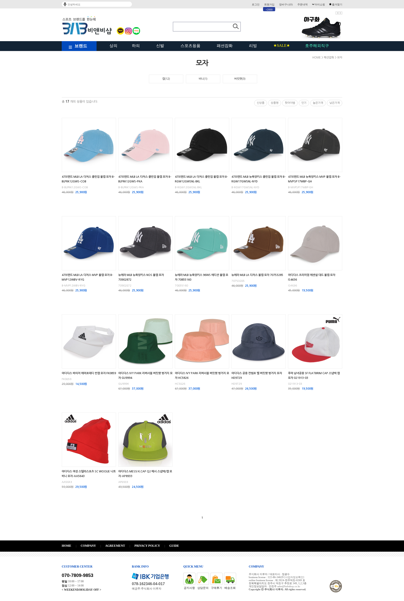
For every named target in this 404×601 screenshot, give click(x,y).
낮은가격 (334, 102)
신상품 (260, 102)
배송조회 (230, 588)
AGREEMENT (115, 545)
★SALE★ (281, 45)
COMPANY (88, 545)
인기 (304, 102)
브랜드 (81, 45)
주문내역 (302, 4)
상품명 (274, 102)
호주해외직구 (317, 45)
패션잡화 (225, 45)
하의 (136, 45)
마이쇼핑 (320, 4)
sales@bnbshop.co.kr (288, 586)
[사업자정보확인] (294, 577)
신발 (160, 45)
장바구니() (286, 4)
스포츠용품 (190, 45)
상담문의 (203, 588)
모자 (339, 57)
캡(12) (166, 78)
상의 (113, 45)
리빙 (253, 45)
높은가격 (318, 102)
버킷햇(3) (239, 78)
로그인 (256, 4)
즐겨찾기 (337, 4)
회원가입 (269, 4)
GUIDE (174, 545)
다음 (340, 12)
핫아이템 (290, 102)
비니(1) (203, 78)
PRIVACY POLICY (147, 545)
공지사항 (189, 588)
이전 (337, 12)
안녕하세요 (74, 4)
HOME (316, 57)
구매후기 (216, 588)
